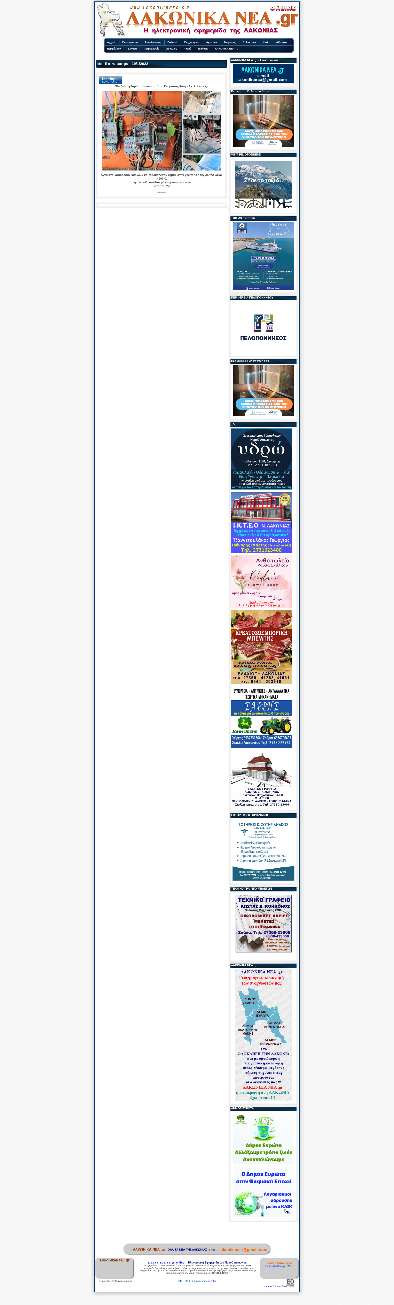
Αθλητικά (281, 42)
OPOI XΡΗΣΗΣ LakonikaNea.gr (194, 1281)
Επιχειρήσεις (191, 42)
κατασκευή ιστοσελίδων (275, 1286)
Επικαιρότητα (130, 42)
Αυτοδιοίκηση (152, 42)
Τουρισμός (230, 42)
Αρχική (111, 42)
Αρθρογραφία (151, 48)
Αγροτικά (211, 42)
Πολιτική (172, 42)
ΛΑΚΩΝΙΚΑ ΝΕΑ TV (226, 48)
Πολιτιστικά (249, 42)
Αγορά (187, 48)
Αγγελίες (171, 48)
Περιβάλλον (114, 48)
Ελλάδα (132, 48)
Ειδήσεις (203, 48)
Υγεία (266, 42)
